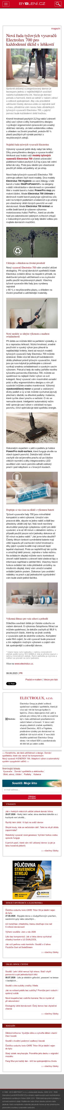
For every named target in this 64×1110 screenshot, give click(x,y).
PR (21, 673)
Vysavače (7, 771)
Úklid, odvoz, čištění (12, 774)
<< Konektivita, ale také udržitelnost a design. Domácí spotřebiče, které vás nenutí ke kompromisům (26, 754)
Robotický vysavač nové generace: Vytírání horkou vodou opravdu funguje (31, 836)
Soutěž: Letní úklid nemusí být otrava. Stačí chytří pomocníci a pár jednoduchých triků (28, 973)
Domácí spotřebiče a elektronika (28, 771)
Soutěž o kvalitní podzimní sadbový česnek (25, 1040)
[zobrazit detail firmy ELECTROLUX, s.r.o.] (10, 719)
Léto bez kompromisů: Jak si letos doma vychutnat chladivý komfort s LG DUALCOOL (28, 938)
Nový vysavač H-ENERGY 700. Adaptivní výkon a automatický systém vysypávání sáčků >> (30, 760)
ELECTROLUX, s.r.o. (36, 697)
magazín (55, 28)
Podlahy (27, 774)
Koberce (37, 774)
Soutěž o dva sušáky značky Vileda (21, 985)
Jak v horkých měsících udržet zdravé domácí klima (29, 811)
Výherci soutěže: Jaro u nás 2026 (20, 931)
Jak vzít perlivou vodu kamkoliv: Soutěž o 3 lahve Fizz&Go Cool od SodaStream (27, 946)
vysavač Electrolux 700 (24, 267)
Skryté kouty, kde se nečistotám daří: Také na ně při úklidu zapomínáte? (32, 829)
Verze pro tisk (51, 679)
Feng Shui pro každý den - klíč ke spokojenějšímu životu (31, 1061)
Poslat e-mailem (33, 679)
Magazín (10, 1025)
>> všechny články (50, 850)
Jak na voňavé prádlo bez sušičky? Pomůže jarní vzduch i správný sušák (31, 992)
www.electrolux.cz (24, 663)
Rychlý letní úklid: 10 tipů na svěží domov (24, 822)
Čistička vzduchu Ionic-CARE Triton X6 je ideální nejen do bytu (30, 1047)
